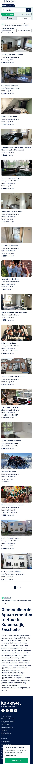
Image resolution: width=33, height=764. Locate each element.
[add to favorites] (29, 39)
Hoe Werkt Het (6, 733)
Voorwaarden (5, 724)
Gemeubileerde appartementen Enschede (16, 600)
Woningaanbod (9, 6)
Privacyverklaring (7, 727)
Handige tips (5, 742)
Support (4, 739)
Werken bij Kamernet (8, 719)
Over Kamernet (6, 716)
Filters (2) (27, 14)
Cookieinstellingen (10, 755)
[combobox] (12, 10)
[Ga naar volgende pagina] (20, 587)
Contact (4, 736)
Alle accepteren (16, 760)
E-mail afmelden (6, 744)
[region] (16, 754)
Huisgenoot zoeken (7, 722)
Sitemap (4, 730)
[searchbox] (15, 10)
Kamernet (7, 598)
